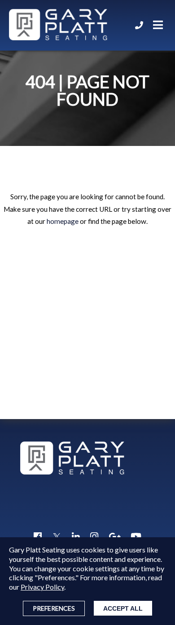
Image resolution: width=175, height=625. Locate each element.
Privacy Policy (42, 586)
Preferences (54, 608)
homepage (63, 221)
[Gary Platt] (58, 25)
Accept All (123, 608)
